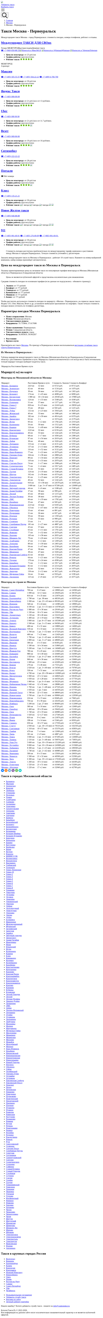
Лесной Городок (13, 994)
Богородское (11, 829)
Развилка (10, 1112)
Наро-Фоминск (12, 1049)
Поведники (11, 1094)
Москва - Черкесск (9, 756)
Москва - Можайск (9, 449)
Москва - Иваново (9, 643)
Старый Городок (13, 1171)
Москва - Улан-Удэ (9, 742)
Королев (9, 788)
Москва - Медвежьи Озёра (12, 574)
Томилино (10, 1187)
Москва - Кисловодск (10, 662)
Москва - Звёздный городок (13, 488)
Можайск (10, 1042)
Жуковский (11, 926)
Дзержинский (12, 901)
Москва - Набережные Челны (14, 684)
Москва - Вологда (9, 634)
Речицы (9, 1126)
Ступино (10, 1176)
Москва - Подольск (9, 391)
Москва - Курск (8, 670)
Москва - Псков (8, 717)
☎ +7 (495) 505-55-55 (10, 77)
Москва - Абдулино (9, 767)
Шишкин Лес (12, 1228)
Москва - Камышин (9, 654)
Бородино (10, 838)
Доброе (9, 906)
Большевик (11, 831)
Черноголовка (12, 1214)
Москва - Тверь (7, 734)
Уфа (8, 1288)
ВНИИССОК (12, 856)
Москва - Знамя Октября (11, 491)
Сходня (9, 1178)
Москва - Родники (9, 519)
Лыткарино (11, 1019)
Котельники (11, 969)
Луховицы (10, 1017)
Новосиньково (12, 1060)
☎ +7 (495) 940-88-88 (10, 216)
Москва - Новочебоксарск (12, 701)
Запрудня (10, 931)
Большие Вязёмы (13, 833)
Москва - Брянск (8, 626)
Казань (9, 1266)
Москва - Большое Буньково (13, 566)
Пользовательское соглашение (19, 1295)
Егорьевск (10, 920)
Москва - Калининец (10, 424)
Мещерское (11, 1037)
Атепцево (10, 811)
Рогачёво (10, 1133)
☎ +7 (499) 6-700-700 (48, 77)
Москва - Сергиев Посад (11, 463)
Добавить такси (7, 5)
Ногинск (10, 1065)
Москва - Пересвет (9, 458)
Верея (8, 849)
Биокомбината (12, 827)
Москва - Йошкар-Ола (10, 651)
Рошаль (9, 1139)
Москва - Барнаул (8, 623)
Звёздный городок (14, 935)
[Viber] (13, 770)
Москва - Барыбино (9, 563)
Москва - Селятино (9, 521)
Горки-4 (9, 879)
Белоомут (10, 824)
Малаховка (10, 1024)
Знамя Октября (12, 940)
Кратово (9, 985)
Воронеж (10, 1261)
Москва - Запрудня (9, 571)
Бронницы (10, 840)
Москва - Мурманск (9, 681)
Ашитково (10, 813)
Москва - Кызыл (8, 673)
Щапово (9, 1230)
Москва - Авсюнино (10, 577)
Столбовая (10, 1173)
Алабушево (11, 799)
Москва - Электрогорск (11, 477)
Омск (8, 1277)
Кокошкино (11, 958)
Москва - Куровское (9, 438)
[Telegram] (9, 770)
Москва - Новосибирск (11, 601)
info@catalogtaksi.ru (61, 1306)
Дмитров (10, 904)
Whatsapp (66, 50)
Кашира (9, 954)
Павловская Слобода (15, 1080)
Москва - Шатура (8, 474)
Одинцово (10, 793)
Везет (5, 131)
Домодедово (11, 911)
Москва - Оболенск (9, 508)
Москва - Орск (7, 712)
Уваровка (10, 1191)
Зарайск (9, 933)
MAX (38, 50)
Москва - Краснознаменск (12, 433)
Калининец (11, 951)
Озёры (9, 1069)
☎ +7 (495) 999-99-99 (10, 97)
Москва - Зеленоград (10, 388)
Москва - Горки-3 (8, 405)
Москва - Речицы (8, 557)
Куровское (10, 992)
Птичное (10, 1105)
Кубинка (9, 990)
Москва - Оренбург (9, 709)
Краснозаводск (12, 981)
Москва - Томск (8, 737)
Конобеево (10, 965)
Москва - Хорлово (9, 535)
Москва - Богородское (10, 397)
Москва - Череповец (10, 753)
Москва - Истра (8, 422)
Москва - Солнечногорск (12, 466)
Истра (8, 949)
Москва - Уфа (7, 612)
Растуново (10, 1117)
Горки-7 (9, 886)
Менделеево (11, 1033)
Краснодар (10, 1268)
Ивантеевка (11, 942)
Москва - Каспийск (9, 656)
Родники (10, 1135)
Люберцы (10, 790)
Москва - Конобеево (10, 546)
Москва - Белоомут (9, 394)
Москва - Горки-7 (8, 408)
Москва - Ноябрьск (9, 704)
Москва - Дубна (8, 411)
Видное (9, 852)
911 (3, 230)
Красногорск (11, 978)
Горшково (10, 890)
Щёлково (10, 1232)
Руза (8, 1142)
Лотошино (10, 1012)
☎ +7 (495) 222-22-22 (10, 156)
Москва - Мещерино (10, 552)
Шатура (9, 1219)
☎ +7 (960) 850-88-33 (10, 50)
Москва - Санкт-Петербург (12, 590)
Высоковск (10, 863)
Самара (9, 1284)
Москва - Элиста (8, 762)
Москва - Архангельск (11, 615)
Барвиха (9, 818)
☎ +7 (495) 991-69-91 (10, 236)
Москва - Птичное (9, 516)
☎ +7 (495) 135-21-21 (10, 196)
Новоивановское (13, 1056)
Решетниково (11, 1128)
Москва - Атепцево (9, 544)
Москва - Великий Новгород (13, 629)
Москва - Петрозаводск (11, 715)
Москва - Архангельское (11, 483)
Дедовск (9, 897)
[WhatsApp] (16, 770)
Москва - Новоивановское (12, 505)
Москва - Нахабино (9, 502)
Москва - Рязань (8, 720)
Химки (9, 797)
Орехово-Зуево (12, 1074)
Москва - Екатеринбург (11, 598)
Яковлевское (11, 1244)
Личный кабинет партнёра (17, 1302)
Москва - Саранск (9, 723)
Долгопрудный (12, 908)
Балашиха (10, 781)
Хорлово (9, 1205)
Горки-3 (9, 877)
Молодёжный (12, 1044)
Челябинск (10, 1291)
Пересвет (10, 1085)
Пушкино (10, 1108)
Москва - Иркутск (9, 648)
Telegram (93, 50)
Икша (8, 944)
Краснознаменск (13, 983)
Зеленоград (11, 786)
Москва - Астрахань (10, 618)
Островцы (10, 1078)
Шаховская (10, 1223)
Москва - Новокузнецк (11, 695)
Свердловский (12, 1144)
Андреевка (10, 804)
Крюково (10, 988)
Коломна (10, 960)
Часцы (9, 1210)
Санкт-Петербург (13, 1286)
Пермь (9, 1279)
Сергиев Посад (12, 1148)
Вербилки (10, 847)
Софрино (10, 1167)
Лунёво (9, 1015)
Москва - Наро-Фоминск (12, 452)
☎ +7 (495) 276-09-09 (29, 236)
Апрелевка (10, 806)
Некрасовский (12, 1053)
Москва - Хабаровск (10, 748)
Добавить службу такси (16, 1297)
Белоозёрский (12, 822)
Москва (9, 23)
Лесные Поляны (13, 999)
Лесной (9, 997)
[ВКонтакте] (2, 770)
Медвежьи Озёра (13, 1031)
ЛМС (8, 1006)
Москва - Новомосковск (11, 698)
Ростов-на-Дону (13, 1281)
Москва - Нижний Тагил (12, 692)
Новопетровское (13, 1058)
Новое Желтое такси (15, 210)
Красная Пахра (12, 974)
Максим (6, 71)
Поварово (10, 1092)
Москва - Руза (7, 460)
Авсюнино (10, 1248)
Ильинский (11, 947)
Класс (5, 190)
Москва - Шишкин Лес (11, 538)
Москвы (24, 345)
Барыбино (10, 820)
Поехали (7, 170)
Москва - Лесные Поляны (12, 496)
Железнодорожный (14, 924)
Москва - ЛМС (7, 499)
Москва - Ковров (8, 665)
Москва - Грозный (9, 637)
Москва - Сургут (8, 726)
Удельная (10, 1194)
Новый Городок (13, 1062)
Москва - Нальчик (9, 690)
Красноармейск (12, 976)
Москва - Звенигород (10, 419)
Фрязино (10, 1201)
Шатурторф (11, 1221)
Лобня (8, 1008)
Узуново (9, 1196)
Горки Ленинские (13, 870)
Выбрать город (7, 7)
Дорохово (10, 913)
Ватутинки (10, 845)
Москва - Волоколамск (11, 400)
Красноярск (11, 1270)
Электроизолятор (13, 1237)
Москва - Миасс (8, 679)
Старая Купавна (13, 1169)
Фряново (10, 1203)
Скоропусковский (13, 1157)
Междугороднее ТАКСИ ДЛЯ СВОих (26, 42)
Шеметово (10, 1225)
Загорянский (11, 929)
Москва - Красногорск (11, 430)
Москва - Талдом (8, 472)
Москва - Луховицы (9, 447)
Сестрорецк (11, 1155)
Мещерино (10, 1035)
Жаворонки (11, 922)
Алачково (10, 802)
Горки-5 (9, 881)
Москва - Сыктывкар (10, 728)
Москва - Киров (8, 659)
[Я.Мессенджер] (20, 770)
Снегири (10, 1160)
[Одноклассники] (6, 770)
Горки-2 (9, 874)
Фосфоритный (12, 1198)
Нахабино (10, 1051)
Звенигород (11, 938)
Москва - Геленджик (10, 764)
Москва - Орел (7, 706)
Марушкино (11, 1028)
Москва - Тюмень (8, 740)
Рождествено (11, 1137)
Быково (9, 843)
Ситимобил (9, 150)
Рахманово (10, 1119)
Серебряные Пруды (14, 1151)
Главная (9, 20)
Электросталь (12, 1239)
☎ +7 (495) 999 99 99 (10, 116)
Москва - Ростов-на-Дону (12, 609)
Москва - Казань (8, 596)
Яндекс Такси (10, 91)
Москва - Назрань (9, 687)
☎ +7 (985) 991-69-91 (49, 236)
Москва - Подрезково (10, 513)
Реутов (9, 1124)
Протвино (10, 1103)
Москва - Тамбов (8, 731)
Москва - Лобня (8, 441)
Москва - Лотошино (10, 444)
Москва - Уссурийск (10, 745)
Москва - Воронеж (9, 604)
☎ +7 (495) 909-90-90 (10, 136)
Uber (4, 111)
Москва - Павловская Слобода (14, 555)
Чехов (8, 1216)
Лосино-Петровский (15, 1010)
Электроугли (11, 1241)
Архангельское (12, 809)
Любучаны (10, 1022)
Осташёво (10, 1076)
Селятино (10, 1146)
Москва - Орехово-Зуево (11, 455)
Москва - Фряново (9, 532)
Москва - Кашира (8, 427)
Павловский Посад (14, 1083)
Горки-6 (9, 883)
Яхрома (9, 1246)
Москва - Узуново (9, 560)
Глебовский (11, 865)
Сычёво (9, 1180)
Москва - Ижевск (8, 645)
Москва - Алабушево (10, 541)
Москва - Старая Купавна (12, 469)
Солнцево (10, 1164)
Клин (8, 956)
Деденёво (10, 895)
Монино (9, 1046)
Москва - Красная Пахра (11, 549)
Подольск (10, 795)
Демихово (10, 899)
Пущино (9, 1110)
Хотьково (10, 1207)
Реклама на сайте (13, 1299)
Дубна (8, 917)
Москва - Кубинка (9, 436)
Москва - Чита (7, 759)
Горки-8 (9, 888)
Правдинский (12, 1099)
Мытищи (10, 784)
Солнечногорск (12, 1162)
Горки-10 (10, 872)
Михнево (10, 1040)
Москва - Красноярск (10, 607)
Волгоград (10, 1259)
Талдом (9, 1182)
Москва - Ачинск (8, 620)
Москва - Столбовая (10, 530)
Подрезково (11, 1096)
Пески (8, 1087)
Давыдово (10, 892)
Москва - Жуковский (10, 413)
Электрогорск (12, 1235)
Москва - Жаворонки (10, 568)
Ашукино (10, 815)
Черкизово (10, 1212)
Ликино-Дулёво (13, 1001)
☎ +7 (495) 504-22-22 (29, 77)
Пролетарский (12, 1101)
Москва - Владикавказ (10, 632)
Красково (10, 972)
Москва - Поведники (10, 510)
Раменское (10, 1114)
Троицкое (10, 1189)
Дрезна (9, 915)
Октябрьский (11, 1071)
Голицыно (10, 867)
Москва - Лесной (8, 494)
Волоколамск (11, 858)
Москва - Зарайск (8, 416)
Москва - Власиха (9, 485)
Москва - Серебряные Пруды (13, 524)
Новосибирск (12, 1275)
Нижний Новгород (14, 1272)
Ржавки (9, 1130)
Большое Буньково (14, 836)
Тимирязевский (12, 1185)
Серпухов (10, 1153)
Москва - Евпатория (10, 640)
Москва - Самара (8, 593)
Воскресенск (11, 861)
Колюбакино (11, 963)
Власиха (9, 854)
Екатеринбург (12, 1263)
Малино (9, 1026)
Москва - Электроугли (10, 480)
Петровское (11, 1090)
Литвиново (11, 1003)
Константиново (12, 967)
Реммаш (9, 1121)
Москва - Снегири (9, 527)
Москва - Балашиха (9, 386)
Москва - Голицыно (9, 402)
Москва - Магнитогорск (11, 676)
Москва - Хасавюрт (9, 751)
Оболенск (10, 1067)
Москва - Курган (8, 668)
